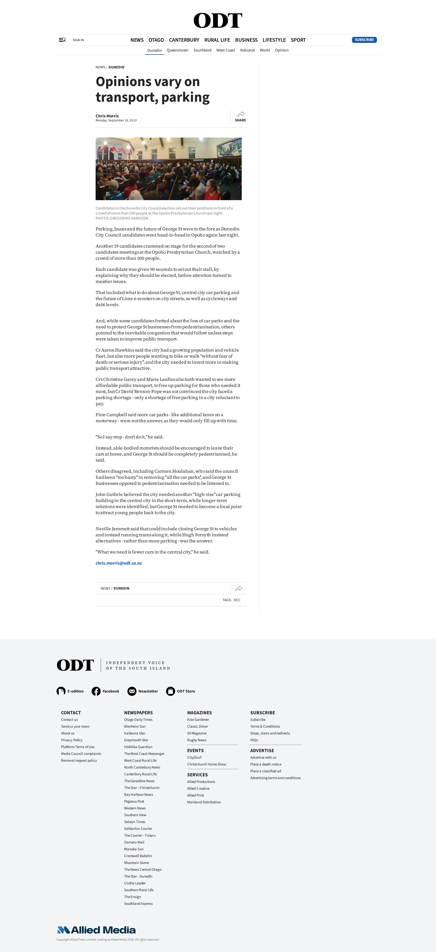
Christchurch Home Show (206, 764)
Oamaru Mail (134, 842)
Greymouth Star (136, 740)
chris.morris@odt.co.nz (119, 563)
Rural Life (217, 40)
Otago (156, 40)
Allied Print (195, 795)
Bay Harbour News (138, 794)
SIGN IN (78, 40)
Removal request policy (79, 760)
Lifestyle (274, 40)
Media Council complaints (81, 753)
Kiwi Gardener (198, 719)
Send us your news (75, 726)
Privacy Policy (72, 740)
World (265, 50)
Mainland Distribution (204, 802)
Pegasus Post (134, 801)
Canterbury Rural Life (140, 774)
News (137, 40)
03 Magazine (196, 733)
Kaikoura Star (134, 733)
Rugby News (196, 740)
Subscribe (364, 39)
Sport (298, 40)
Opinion (282, 50)
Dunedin (154, 50)
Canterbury (184, 40)
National (247, 50)
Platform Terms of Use (77, 747)
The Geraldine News (139, 781)
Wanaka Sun (134, 849)
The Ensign (132, 897)
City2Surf (194, 757)
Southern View (135, 815)
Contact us (69, 719)
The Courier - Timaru (140, 835)
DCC (237, 600)
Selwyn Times (134, 822)
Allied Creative (198, 788)
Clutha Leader (135, 883)
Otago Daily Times (138, 719)
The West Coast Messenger (144, 753)
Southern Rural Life (138, 890)
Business (246, 40)
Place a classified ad (265, 771)
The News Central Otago (142, 869)
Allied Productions (201, 781)
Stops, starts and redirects (270, 733)
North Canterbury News (142, 767)
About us (67, 733)
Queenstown (177, 50)
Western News (135, 808)
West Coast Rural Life (140, 760)
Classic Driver (197, 726)
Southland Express (138, 903)
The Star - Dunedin (138, 876)
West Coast (225, 50)
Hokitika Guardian (138, 747)
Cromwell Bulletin (138, 856)
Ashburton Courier (138, 828)
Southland (202, 50)
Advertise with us (263, 757)
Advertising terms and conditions (275, 778)
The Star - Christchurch (141, 787)
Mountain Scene (136, 862)
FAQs (254, 740)
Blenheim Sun (134, 726)
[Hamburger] (62, 39)
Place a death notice (265, 764)
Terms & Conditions (265, 726)
